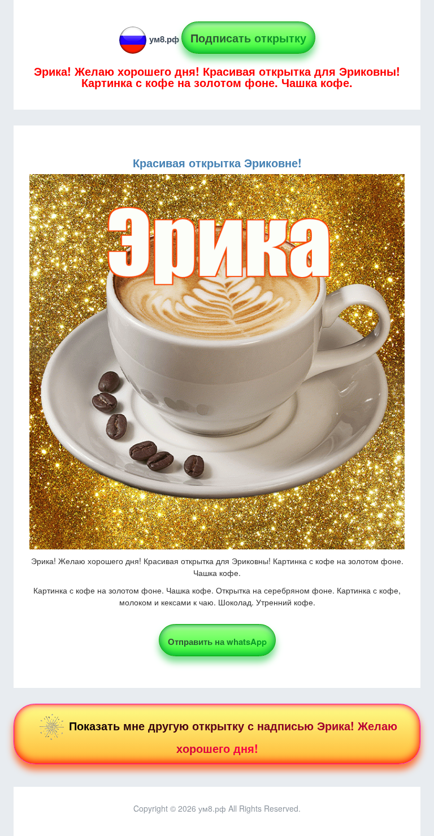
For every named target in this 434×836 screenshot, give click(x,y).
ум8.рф (164, 39)
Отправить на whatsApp (217, 641)
